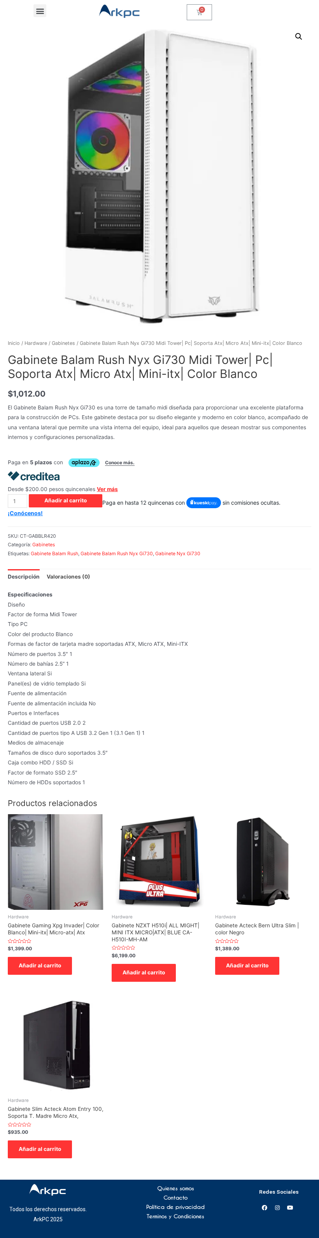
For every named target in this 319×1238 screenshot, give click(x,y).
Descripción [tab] (24, 577)
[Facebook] (264, 1207)
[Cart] (199, 12)
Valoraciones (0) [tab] (68, 577)
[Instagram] (277, 1207)
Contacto (175, 1197)
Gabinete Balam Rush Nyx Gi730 (117, 553)
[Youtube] (290, 1207)
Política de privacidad (175, 1207)
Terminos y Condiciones (175, 1216)
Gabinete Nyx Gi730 (177, 553)
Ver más (107, 489)
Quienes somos (175, 1188)
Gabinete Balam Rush (54, 553)
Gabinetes (63, 343)
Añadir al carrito (65, 500)
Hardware (36, 343)
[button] (39, 10)
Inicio (14, 343)
